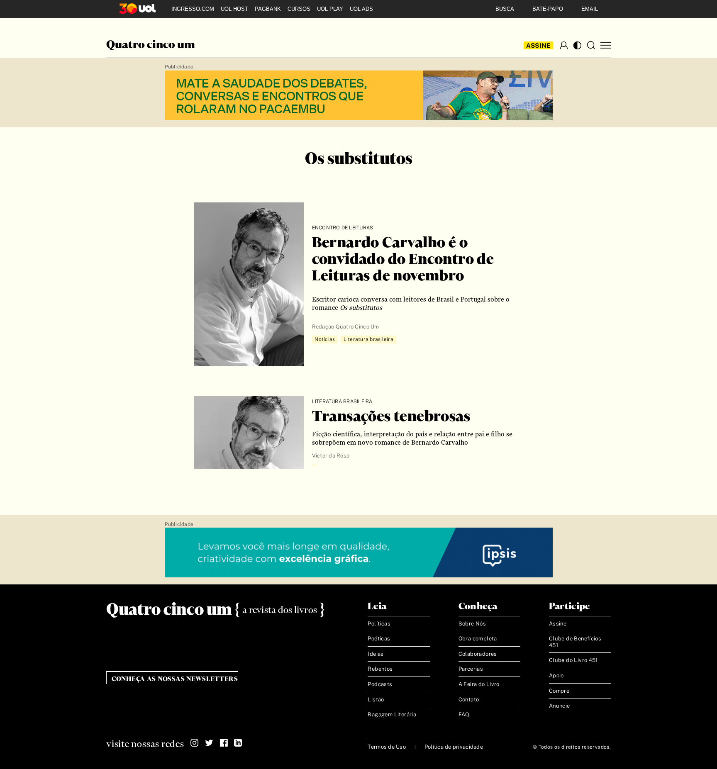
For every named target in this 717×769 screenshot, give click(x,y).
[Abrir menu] (605, 45)
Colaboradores (477, 654)
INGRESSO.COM (192, 9)
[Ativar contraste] (577, 45)
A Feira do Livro (479, 684)
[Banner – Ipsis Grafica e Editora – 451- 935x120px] (359, 553)
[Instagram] (194, 743)
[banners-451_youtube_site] (359, 96)
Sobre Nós (472, 624)
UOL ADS (361, 9)
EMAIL (589, 9)
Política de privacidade (453, 747)
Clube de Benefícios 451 (575, 641)
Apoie (556, 675)
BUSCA (504, 9)
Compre (559, 691)
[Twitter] (209, 743)
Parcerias (470, 669)
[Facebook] (223, 743)
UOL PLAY (330, 9)
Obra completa (477, 638)
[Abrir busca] (591, 45)
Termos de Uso (386, 747)
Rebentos (380, 669)
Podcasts (380, 684)
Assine (538, 45)
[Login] (564, 45)
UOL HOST (234, 9)
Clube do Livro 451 (573, 660)
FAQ (464, 714)
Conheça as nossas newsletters (175, 679)
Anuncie (559, 706)
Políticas (379, 624)
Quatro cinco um (150, 45)
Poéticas (379, 638)
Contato (468, 699)
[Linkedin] (238, 743)
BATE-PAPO (547, 9)
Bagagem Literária (392, 714)
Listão (376, 699)
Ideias (375, 654)
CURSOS (299, 9)
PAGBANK (268, 9)
